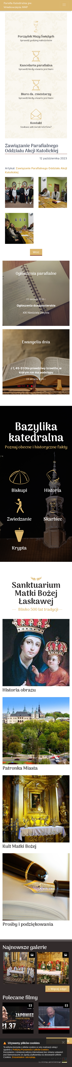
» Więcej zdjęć (57, 989)
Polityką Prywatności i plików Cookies (31, 1050)
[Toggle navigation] (64, 4)
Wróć (36, 252)
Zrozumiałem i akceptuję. (24, 1057)
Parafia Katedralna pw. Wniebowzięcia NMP (18, 5)
